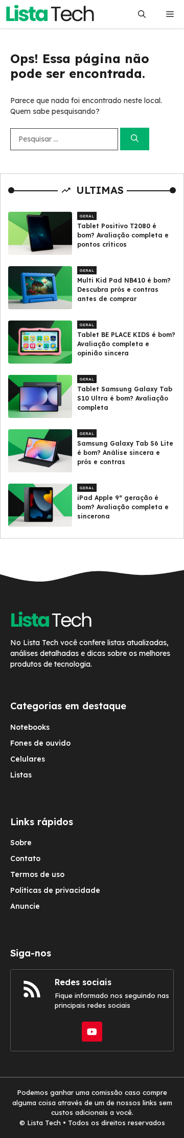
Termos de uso (37, 874)
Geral (87, 215)
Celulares (27, 759)
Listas (21, 775)
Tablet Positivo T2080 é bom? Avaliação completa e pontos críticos (123, 235)
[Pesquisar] (134, 139)
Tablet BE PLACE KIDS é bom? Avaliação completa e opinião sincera (126, 344)
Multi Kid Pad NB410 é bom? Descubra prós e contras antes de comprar (124, 289)
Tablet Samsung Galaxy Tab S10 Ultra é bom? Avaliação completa (124, 398)
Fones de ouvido (40, 743)
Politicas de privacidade (55, 890)
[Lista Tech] (50, 14)
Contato (25, 858)
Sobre (21, 842)
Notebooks (30, 727)
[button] (142, 14)
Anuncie (25, 906)
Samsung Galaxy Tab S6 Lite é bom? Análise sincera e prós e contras (125, 453)
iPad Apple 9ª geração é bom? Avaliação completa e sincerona (123, 507)
